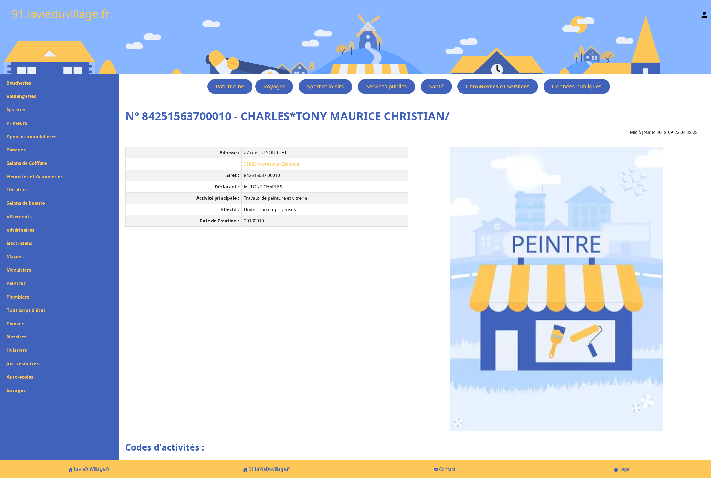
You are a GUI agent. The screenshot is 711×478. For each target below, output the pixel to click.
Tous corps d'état (26, 310)
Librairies (17, 190)
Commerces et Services (498, 86)
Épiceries (16, 110)
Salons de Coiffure (27, 163)
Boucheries (19, 83)
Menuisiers (19, 270)
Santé (436, 86)
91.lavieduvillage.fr (61, 13)
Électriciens (19, 243)
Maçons (15, 257)
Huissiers (17, 350)
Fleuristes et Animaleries (35, 176)
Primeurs (17, 123)
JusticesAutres (23, 363)
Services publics (386, 86)
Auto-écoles (20, 377)
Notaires (16, 337)
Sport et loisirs (325, 86)
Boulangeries (21, 96)
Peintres (16, 283)
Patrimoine (230, 86)
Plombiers (18, 297)
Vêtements (19, 217)
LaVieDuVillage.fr (91, 469)
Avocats (15, 323)
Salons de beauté (26, 203)
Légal (624, 469)
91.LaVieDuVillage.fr (269, 469)
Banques (16, 150)
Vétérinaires (20, 230)
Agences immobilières (31, 136)
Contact (446, 469)
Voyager (274, 86)
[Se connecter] (704, 13)
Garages (16, 390)
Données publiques (577, 86)
